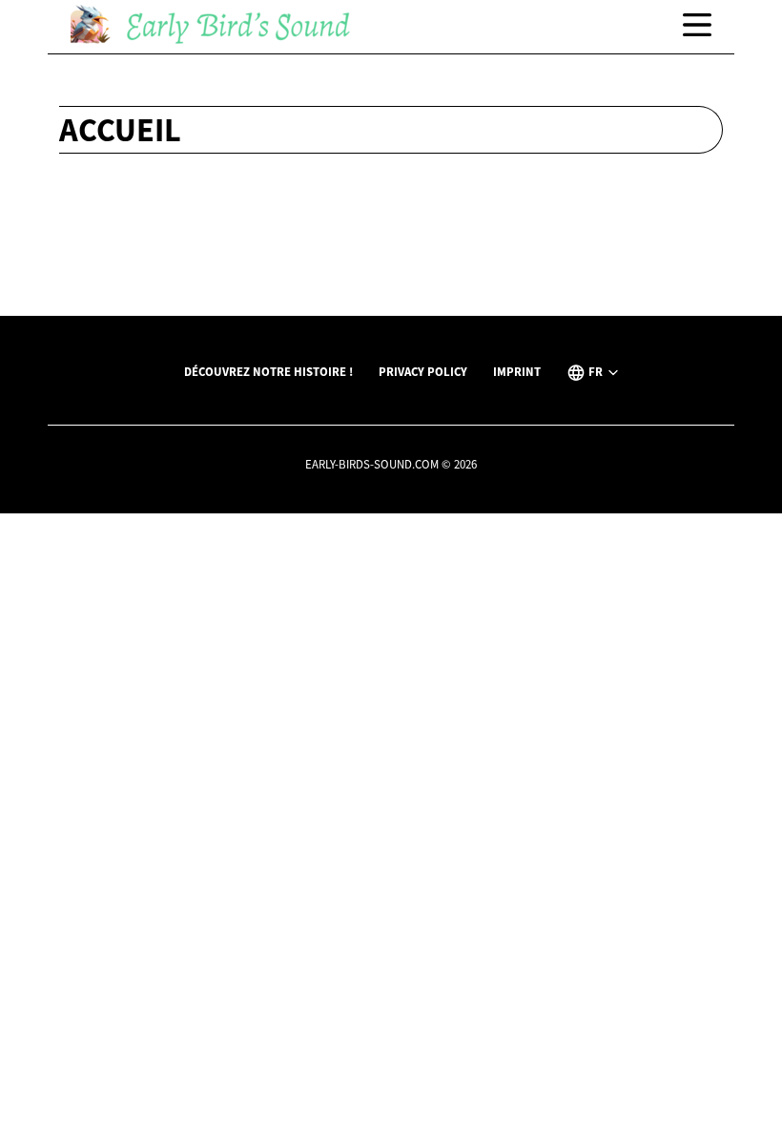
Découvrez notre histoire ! (268, 371)
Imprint (517, 371)
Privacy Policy (423, 371)
